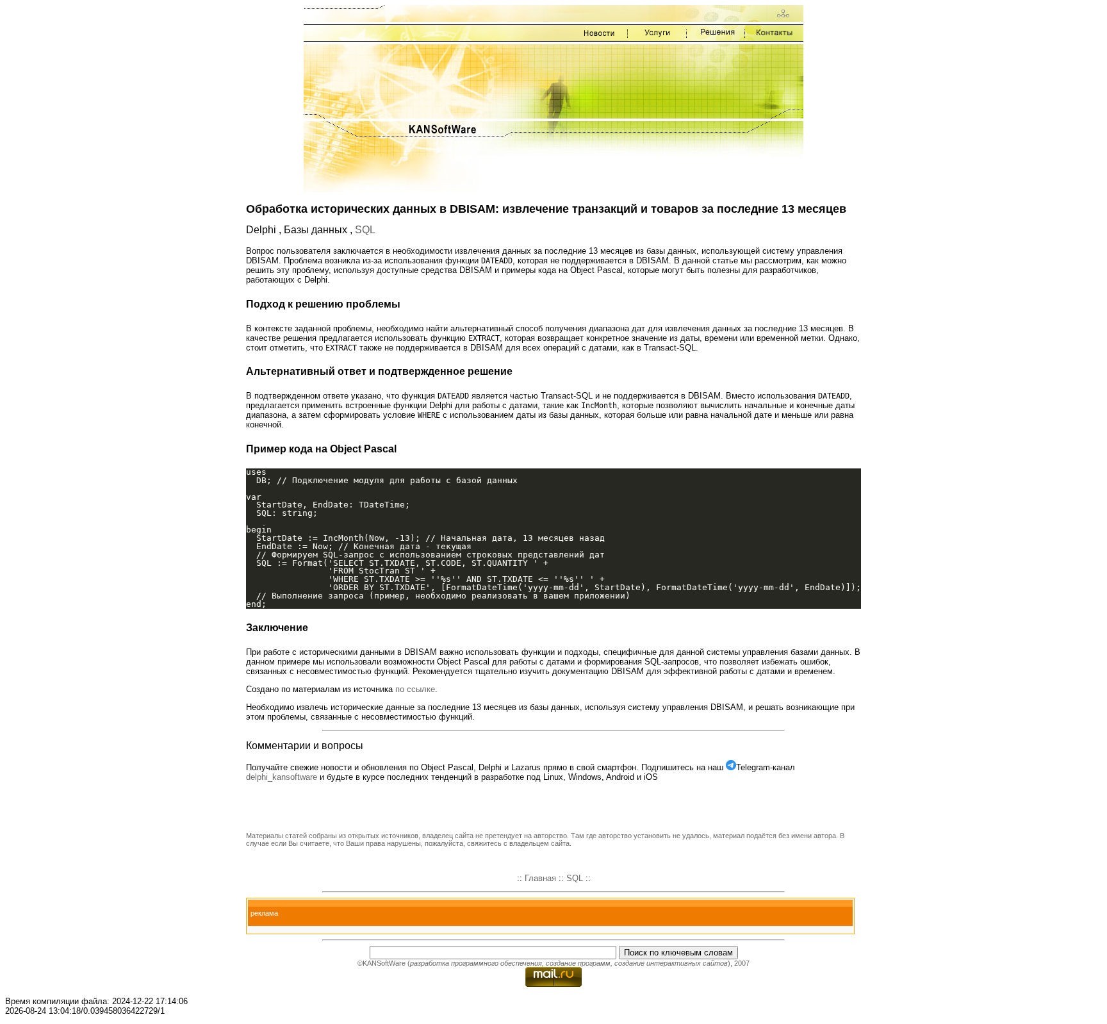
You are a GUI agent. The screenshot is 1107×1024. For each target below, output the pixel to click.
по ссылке (415, 689)
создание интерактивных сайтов (671, 963)
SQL (365, 229)
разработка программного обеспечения (476, 963)
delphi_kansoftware (281, 777)
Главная (540, 878)
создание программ (578, 963)
